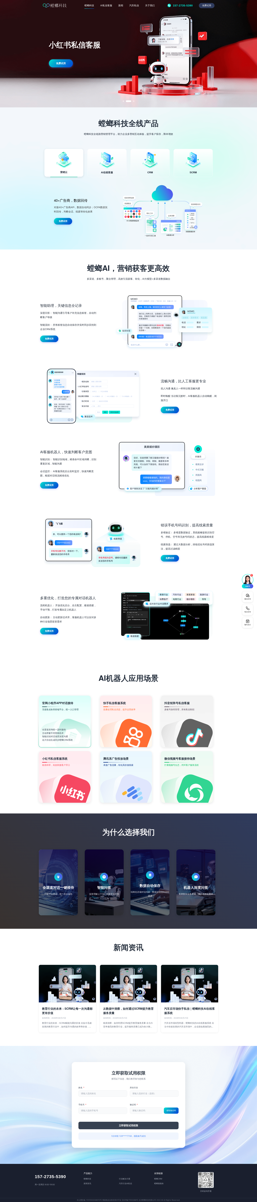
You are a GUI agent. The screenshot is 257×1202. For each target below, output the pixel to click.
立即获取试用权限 (128, 1125)
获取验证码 (171, 1110)
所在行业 (134, 1087)
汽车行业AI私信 (125, 1183)
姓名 (81, 1087)
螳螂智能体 (159, 1183)
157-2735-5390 (50, 1176)
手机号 (82, 1104)
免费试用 (206, 5)
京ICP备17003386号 (130, 1200)
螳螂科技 (89, 5)
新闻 (120, 5)
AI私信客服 (106, 5)
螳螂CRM (158, 1179)
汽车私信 (134, 5)
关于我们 (150, 5)
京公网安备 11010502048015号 (89, 1200)
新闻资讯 (87, 1183)
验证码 (134, 1104)
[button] (247, 581)
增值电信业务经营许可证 (111, 1200)
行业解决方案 (124, 1179)
